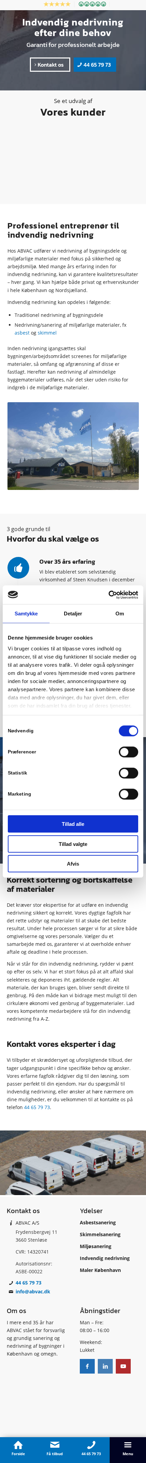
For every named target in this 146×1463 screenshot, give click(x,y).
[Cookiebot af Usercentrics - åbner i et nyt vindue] (108, 594)
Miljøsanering (95, 1246)
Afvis (73, 864)
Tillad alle (73, 824)
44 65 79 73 (37, 1107)
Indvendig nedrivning (105, 1258)
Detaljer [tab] (73, 613)
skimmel (47, 332)
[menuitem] (57, 4)
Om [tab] (119, 613)
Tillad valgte (73, 844)
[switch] (128, 752)
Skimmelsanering (100, 1234)
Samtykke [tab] (26, 613)
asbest (22, 332)
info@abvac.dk (33, 1291)
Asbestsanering (98, 1222)
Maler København (100, 1270)
